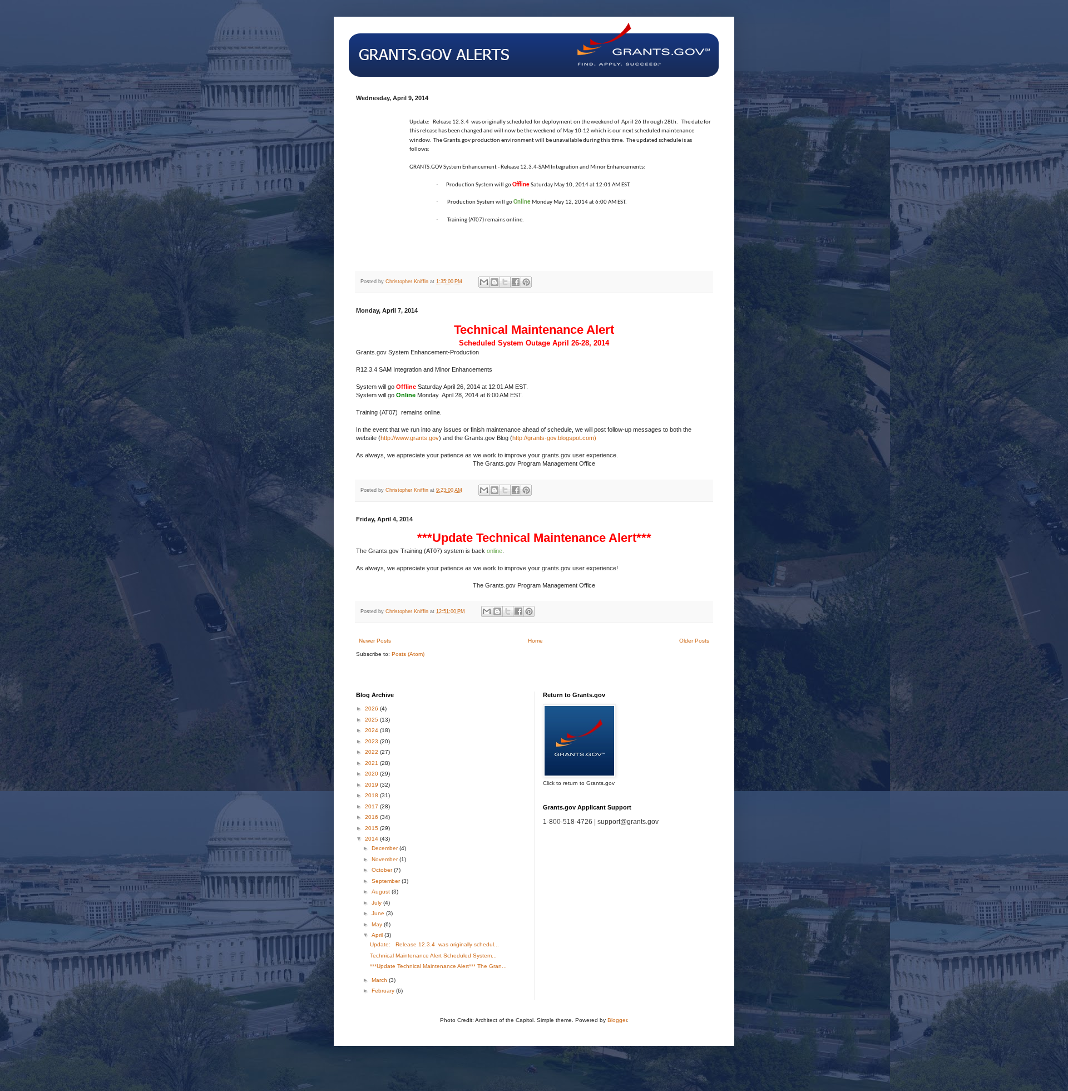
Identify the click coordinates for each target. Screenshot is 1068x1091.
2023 (372, 741)
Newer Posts (375, 641)
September (387, 881)
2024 (372, 730)
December (385, 848)
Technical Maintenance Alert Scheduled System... (433, 955)
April (378, 935)
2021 (372, 763)
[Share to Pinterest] (526, 282)
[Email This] (484, 282)
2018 (372, 795)
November (385, 859)
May (378, 924)
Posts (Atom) (408, 654)
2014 (372, 839)
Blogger (617, 1020)
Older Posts (694, 641)
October (383, 870)
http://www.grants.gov (409, 438)
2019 (372, 785)
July (377, 903)
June (379, 913)
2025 (372, 720)
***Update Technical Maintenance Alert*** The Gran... (438, 966)
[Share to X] (505, 282)
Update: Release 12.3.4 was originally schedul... (434, 944)
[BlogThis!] (494, 282)
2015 (372, 828)
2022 (372, 752)
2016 (372, 817)
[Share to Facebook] (515, 282)
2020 (372, 774)
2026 (372, 708)
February (384, 991)
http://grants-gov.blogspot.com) (554, 438)
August (382, 891)
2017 (372, 806)
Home (535, 641)
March (380, 980)
